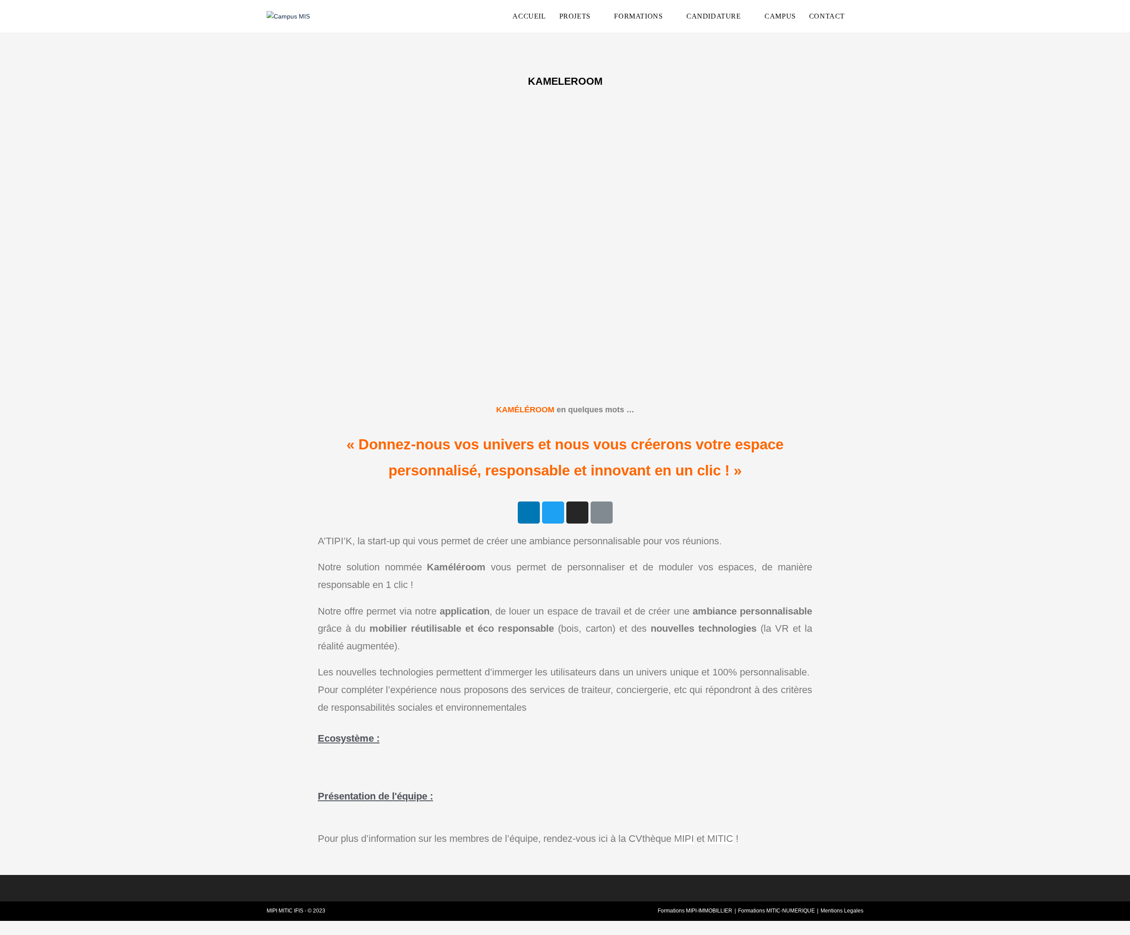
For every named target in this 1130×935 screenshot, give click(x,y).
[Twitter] (553, 512)
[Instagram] (577, 512)
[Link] (602, 512)
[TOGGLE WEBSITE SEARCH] (860, 16)
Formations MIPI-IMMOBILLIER (695, 911)
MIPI (684, 838)
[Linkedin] (529, 512)
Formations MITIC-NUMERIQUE (776, 911)
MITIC (720, 838)
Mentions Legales (842, 911)
